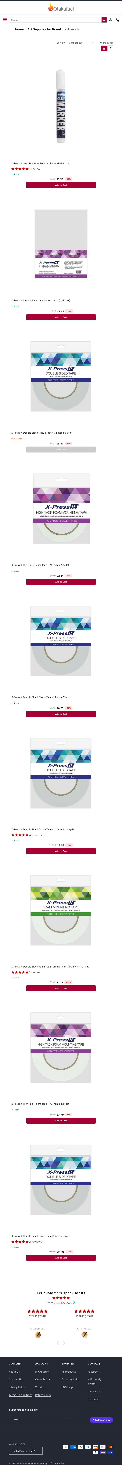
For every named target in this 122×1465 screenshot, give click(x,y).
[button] (20, 169)
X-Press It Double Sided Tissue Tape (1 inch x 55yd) (40, 697)
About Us (14, 1371)
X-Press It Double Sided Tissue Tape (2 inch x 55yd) (40, 1236)
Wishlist (40, 1387)
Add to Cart (61, 185)
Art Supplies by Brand (44, 29)
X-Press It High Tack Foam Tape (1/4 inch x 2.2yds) (40, 565)
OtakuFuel (22, 1463)
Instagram (94, 1391)
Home (19, 29)
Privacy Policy (17, 1387)
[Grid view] (104, 48)
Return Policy (43, 1395)
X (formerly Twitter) (94, 1381)
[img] (61, 1297)
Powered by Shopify (37, 1463)
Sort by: (61, 42)
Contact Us (15, 1379)
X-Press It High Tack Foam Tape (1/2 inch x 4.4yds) (40, 1103)
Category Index (71, 1379)
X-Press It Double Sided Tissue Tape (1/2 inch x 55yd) (41, 432)
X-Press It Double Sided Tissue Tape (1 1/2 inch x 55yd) (42, 829)
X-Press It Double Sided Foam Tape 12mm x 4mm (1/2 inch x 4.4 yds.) (51, 966)
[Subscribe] (69, 1419)
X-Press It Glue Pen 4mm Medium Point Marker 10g (40, 163)
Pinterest (93, 1399)
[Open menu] (5, 20)
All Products (69, 1371)
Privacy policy (57, 1463)
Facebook (93, 1371)
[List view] (110, 48)
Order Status (42, 1379)
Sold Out (61, 449)
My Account (42, 1371)
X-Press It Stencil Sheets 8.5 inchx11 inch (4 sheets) (40, 300)
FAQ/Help (67, 1387)
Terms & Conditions (20, 1395)
